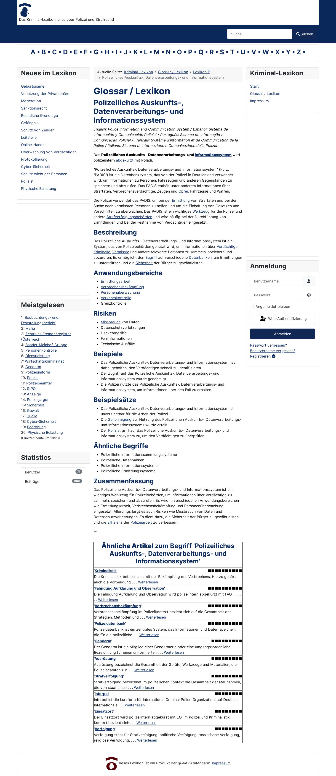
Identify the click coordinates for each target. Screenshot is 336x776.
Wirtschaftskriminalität (44, 361)
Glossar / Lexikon (265, 93)
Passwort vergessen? (268, 345)
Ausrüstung (105, 658)
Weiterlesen (148, 582)
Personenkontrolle (41, 350)
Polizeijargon (38, 399)
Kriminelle (101, 252)
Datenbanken (200, 257)
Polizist (114, 430)
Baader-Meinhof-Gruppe (46, 344)
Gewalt (33, 410)
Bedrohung (36, 427)
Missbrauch (110, 322)
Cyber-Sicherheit (41, 421)
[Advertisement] (39, 255)
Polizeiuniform (37, 372)
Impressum (259, 101)
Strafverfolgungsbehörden (129, 216)
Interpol (102, 693)
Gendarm (33, 366)
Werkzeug (201, 211)
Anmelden (282, 334)
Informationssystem (213, 154)
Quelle (32, 416)
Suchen (307, 34)
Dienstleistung (37, 355)
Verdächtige (227, 246)
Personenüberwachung (120, 292)
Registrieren (261, 356)
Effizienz (115, 522)
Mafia (30, 328)
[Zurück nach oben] (328, 767)
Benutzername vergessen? (272, 350)
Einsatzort (104, 711)
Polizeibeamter (39, 383)
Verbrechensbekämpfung (122, 287)
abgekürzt (124, 160)
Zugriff (151, 257)
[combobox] (260, 34)
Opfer (183, 191)
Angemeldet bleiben (273, 306)
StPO (31, 388)
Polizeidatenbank (110, 623)
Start (254, 86)
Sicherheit (35, 405)
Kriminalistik (106, 570)
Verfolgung (105, 728)
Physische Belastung (45, 432)
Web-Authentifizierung (287, 318)
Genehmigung (119, 419)
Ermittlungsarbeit (116, 281)
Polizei (32, 377)
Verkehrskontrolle (116, 297)
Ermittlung (181, 200)
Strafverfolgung (109, 676)
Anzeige (34, 394)
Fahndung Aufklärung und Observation (129, 588)
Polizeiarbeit (141, 522)
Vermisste (120, 252)
